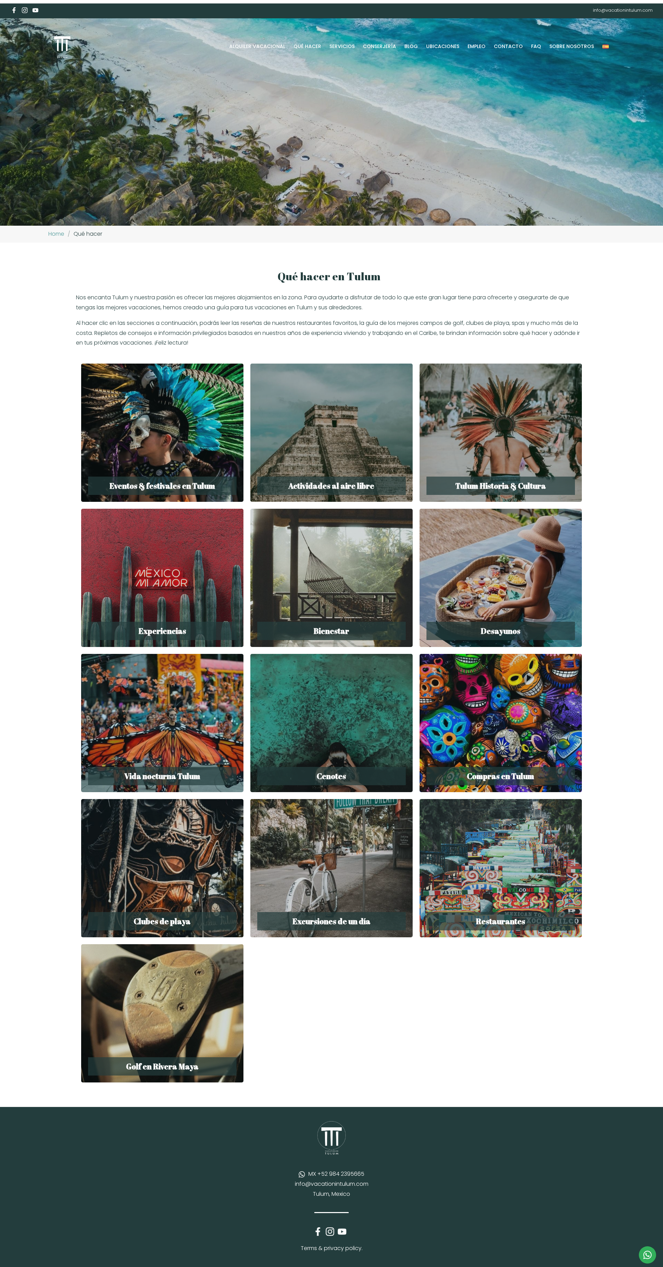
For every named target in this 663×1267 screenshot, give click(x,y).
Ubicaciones (442, 46)
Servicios (342, 46)
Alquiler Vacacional (257, 46)
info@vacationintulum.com (623, 10)
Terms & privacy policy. (332, 1248)
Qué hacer (307, 46)
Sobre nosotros (571, 46)
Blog (411, 46)
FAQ (536, 46)
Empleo (477, 46)
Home (56, 234)
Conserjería (379, 46)
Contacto (508, 46)
